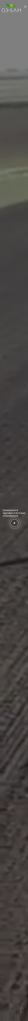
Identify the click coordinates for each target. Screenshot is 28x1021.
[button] (22, 1010)
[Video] (14, 523)
